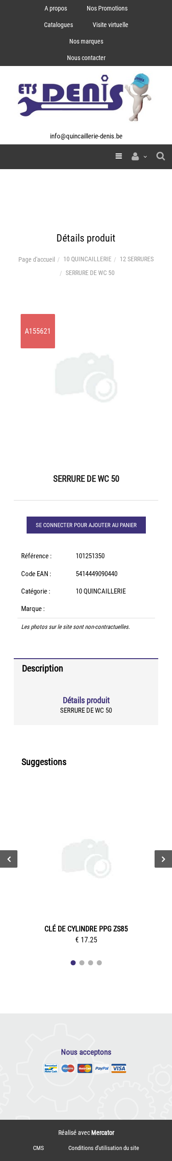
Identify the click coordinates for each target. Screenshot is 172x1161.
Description (42, 668)
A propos (55, 8)
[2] (81, 962)
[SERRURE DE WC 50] (86, 313)
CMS (38, 1147)
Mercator (102, 1132)
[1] (73, 962)
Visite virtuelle (110, 24)
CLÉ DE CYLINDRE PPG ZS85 (86, 928)
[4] (99, 962)
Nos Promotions (107, 8)
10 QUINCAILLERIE (87, 259)
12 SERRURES (137, 259)
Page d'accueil (36, 259)
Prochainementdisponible (90, 860)
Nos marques (86, 41)
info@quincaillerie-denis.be (86, 136)
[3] (90, 962)
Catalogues (58, 24)
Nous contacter (86, 57)
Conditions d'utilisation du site (103, 1147)
